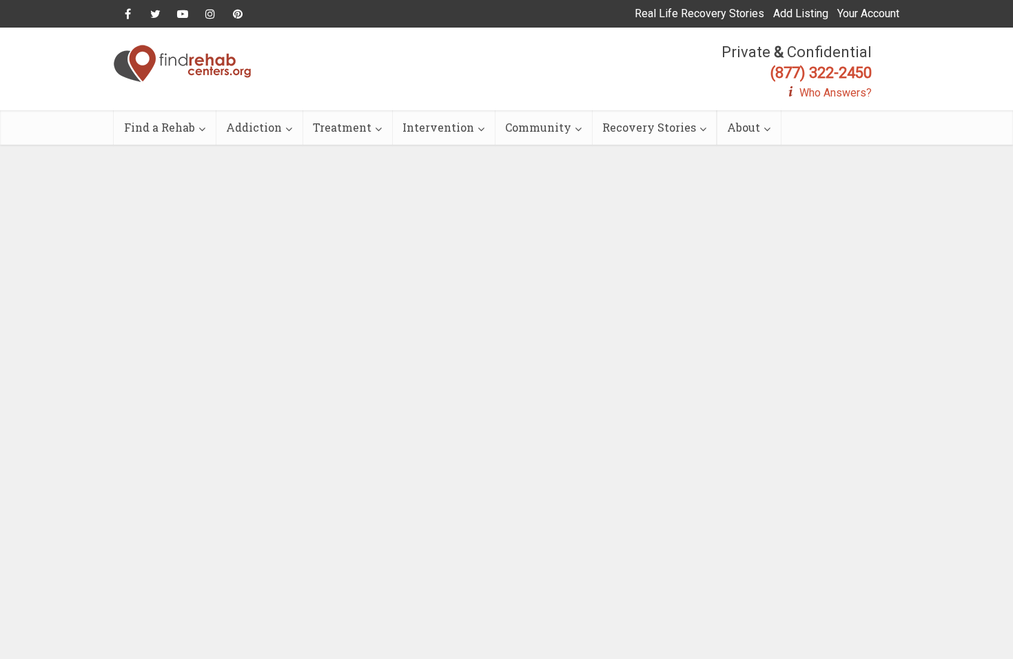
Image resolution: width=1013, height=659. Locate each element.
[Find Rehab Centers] (183, 64)
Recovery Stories (649, 127)
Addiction (254, 127)
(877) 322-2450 (821, 72)
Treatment (342, 127)
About (743, 127)
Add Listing (800, 13)
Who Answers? (835, 92)
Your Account (868, 13)
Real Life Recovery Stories (699, 13)
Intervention (438, 127)
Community (538, 127)
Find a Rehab (159, 127)
